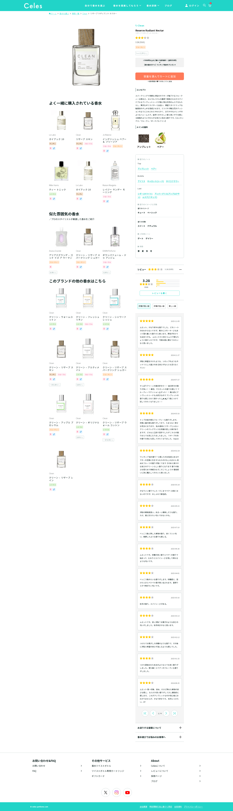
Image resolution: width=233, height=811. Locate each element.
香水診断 (152, 5)
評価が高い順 (144, 306)
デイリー (149, 238)
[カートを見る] (209, 5)
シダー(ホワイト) (145, 193)
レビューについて (159, 770)
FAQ (34, 770)
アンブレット (143, 168)
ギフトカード (98, 776)
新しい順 (172, 306)
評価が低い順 (159, 306)
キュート (141, 212)
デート (140, 238)
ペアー (154, 168)
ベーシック (152, 212)
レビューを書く (159, 293)
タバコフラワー (172, 181)
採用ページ (156, 776)
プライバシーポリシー (193, 806)
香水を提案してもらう (126, 5)
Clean (141, 25)
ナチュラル (152, 226)
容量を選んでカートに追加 (160, 76)
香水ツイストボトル (101, 765)
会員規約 (178, 806)
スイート (141, 226)
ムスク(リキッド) (149, 197)
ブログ (168, 5)
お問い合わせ (38, 765)
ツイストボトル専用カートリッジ (108, 770)
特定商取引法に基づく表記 (160, 806)
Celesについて (158, 765)
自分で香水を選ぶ (95, 5)
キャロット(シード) (155, 181)
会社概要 (143, 806)
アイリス (141, 181)
